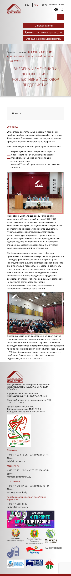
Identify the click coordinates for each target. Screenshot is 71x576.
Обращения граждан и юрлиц (43, 38)
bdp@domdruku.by (16, 461)
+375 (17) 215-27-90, (17, 486)
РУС (35, 4)
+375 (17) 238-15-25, (17, 454)
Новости (22, 52)
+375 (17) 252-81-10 (17, 504)
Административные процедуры (43, 32)
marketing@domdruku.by (19, 476)
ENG (44, 4)
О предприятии (44, 25)
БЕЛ (27, 4)
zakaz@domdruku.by (17, 492)
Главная (11, 52)
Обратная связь (56, 4)
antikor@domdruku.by (17, 507)
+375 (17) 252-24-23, (17, 470)
